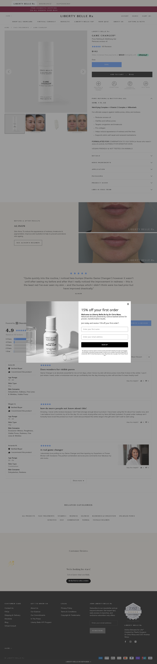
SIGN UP (105, 345)
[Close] (128, 304)
